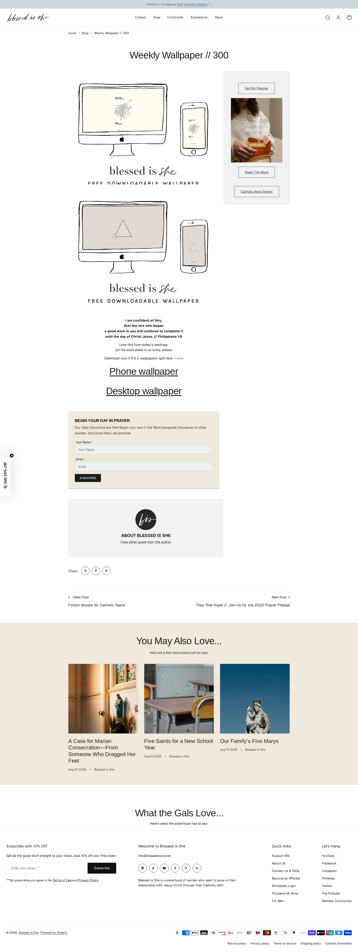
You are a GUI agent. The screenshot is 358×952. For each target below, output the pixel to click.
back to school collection (192, 4)
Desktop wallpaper (143, 391)
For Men (278, 901)
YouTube (328, 856)
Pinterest (328, 878)
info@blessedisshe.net (154, 856)
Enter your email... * (25, 868)
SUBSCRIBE (88, 478)
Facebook (329, 863)
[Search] (327, 17)
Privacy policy (260, 943)
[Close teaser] (12, 456)
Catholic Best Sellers (257, 191)
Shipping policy (311, 943)
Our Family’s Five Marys (249, 741)
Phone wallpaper (143, 371)
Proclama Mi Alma (285, 893)
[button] (5, 476)
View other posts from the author (145, 542)
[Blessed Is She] (28, 17)
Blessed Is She (29, 932)
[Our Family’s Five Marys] (255, 698)
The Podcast (331, 893)
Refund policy (237, 943)
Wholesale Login (284, 886)
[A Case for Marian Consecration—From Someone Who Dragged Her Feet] (103, 698)
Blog (85, 33)
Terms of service (285, 943)
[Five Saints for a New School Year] (179, 698)
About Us (278, 863)
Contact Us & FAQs (285, 871)
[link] (85, 571)
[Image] (256, 130)
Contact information (338, 943)
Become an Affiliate (286, 878)
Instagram (329, 871)
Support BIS (281, 856)
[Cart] (349, 17)
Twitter (327, 886)
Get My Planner (256, 88)
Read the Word (256, 172)
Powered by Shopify (53, 932)
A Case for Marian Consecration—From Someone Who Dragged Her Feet (102, 751)
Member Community (337, 901)
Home (72, 33)
